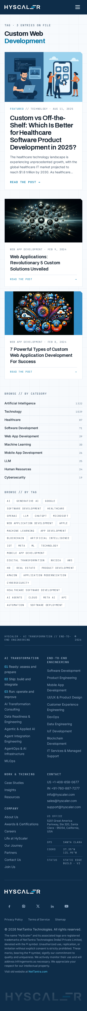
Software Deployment (46, 605)
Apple (63, 523)
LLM (26, 515)
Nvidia (56, 560)
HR (8, 567)
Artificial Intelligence (50, 538)
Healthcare (55, 508)
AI (8, 500)
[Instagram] (24, 906)
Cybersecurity (18, 582)
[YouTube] (66, 906)
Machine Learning (20, 530)
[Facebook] (9, 906)
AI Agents (14, 597)
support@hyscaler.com (64, 807)
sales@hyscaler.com (62, 801)
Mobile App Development (26, 553)
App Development (53, 530)
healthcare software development (33, 590)
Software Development (24, 508)
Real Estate (26, 567)
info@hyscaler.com (61, 794)
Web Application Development (30, 523)
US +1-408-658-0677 (63, 782)
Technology (49, 545)
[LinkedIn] (52, 906)
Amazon (12, 575)
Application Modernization (44, 575)
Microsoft (60, 515)
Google (50, 500)
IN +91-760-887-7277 (63, 788)
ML (33, 545)
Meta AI (49, 597)
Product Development (58, 567)
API (64, 597)
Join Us (9, 867)
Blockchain (15, 538)
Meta (21, 545)
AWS (69, 560)
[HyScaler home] (22, 7)
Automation (15, 605)
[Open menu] (78, 7)
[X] (38, 906)
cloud (33, 597)
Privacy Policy (13, 919)
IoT (9, 545)
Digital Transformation (26, 560)
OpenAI (12, 515)
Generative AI (28, 500)
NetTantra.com (38, 971)
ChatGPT (41, 515)
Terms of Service (39, 919)
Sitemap (60, 919)
